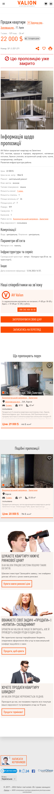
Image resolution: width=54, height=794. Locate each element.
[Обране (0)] (46, 4)
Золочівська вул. (7, 27)
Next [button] (50, 100)
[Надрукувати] (50, 48)
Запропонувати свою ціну (27, 319)
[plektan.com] (9, 772)
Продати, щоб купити (14, 651)
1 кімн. (20, 191)
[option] (27, 100)
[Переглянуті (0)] (51, 4)
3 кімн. (9, 405)
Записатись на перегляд (27, 329)
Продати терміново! (13, 712)
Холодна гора (36, 22)
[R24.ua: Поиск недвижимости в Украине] (24, 772)
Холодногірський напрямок (25, 219)
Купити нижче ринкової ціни (17, 583)
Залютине (43, 219)
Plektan (6, 790)
